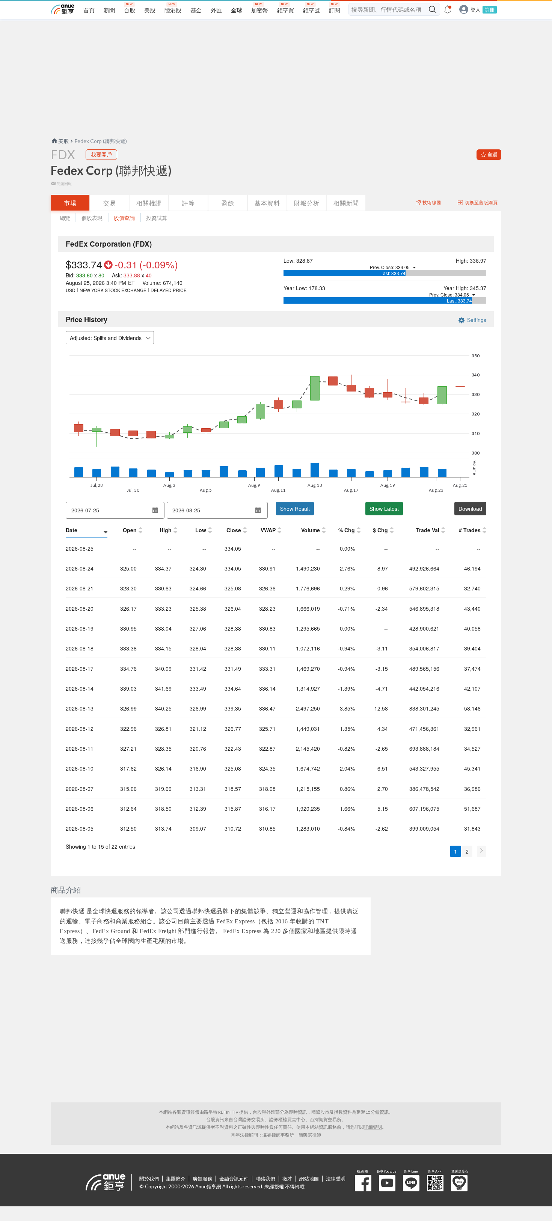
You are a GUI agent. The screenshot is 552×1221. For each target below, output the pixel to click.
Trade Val (427, 530)
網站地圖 (309, 1179)
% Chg (346, 530)
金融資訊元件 (234, 1179)
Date (71, 530)
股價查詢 (124, 218)
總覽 (65, 218)
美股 (63, 141)
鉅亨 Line (411, 1183)
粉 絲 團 (363, 1183)
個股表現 (92, 218)
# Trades (470, 530)
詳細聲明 (373, 1127)
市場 (70, 202)
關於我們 (149, 1179)
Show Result (295, 508)
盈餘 (228, 202)
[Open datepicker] (155, 510)
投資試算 (156, 218)
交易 (109, 202)
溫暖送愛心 (459, 1183)
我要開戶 (101, 154)
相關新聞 (346, 202)
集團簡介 (176, 1179)
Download (470, 508)
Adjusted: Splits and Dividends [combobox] (106, 338)
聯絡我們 (265, 1179)
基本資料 (267, 202)
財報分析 (307, 202)
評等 (188, 202)
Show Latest (384, 508)
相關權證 (149, 202)
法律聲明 (335, 1179)
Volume (310, 530)
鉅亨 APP (435, 1183)
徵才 (287, 1179)
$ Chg (380, 530)
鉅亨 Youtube (387, 1183)
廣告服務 (202, 1179)
